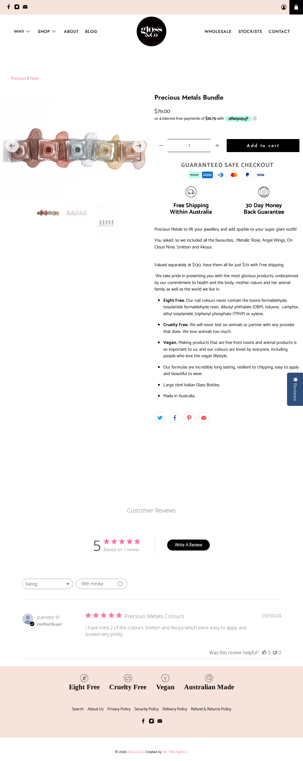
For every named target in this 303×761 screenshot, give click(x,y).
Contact (279, 31)
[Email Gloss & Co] (26, 8)
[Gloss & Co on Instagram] (18, 8)
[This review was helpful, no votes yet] (264, 652)
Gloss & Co (135, 752)
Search (78, 709)
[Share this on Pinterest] (189, 417)
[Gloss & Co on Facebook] (10, 8)
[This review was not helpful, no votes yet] (275, 652)
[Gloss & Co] (151, 31)
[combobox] (47, 584)
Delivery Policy (174, 709)
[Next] (139, 145)
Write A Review (188, 545)
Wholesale (218, 31)
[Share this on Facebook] (174, 417)
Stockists (250, 31)
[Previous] (12, 145)
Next (34, 78)
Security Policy (146, 709)
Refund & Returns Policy (211, 709)
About (71, 31)
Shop (44, 31)
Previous (18, 78)
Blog (91, 31)
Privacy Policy (118, 709)
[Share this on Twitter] (160, 417)
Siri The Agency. (175, 752)
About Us (96, 709)
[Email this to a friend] (203, 417)
